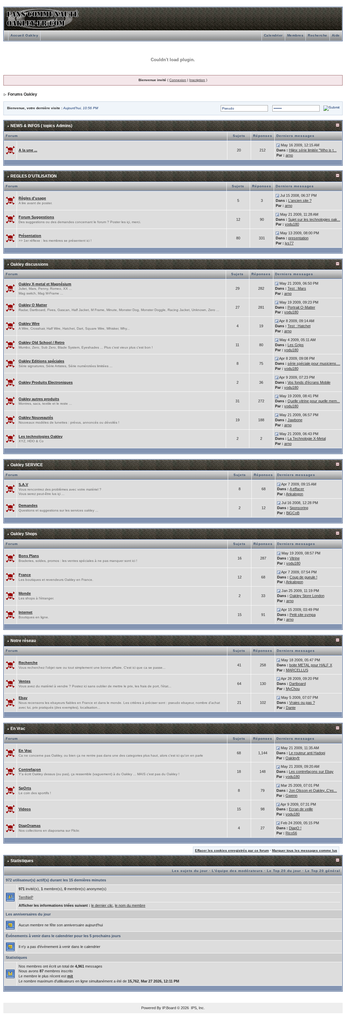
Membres (295, 35)
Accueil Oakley (24, 35)
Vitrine (295, 558)
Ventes (24, 681)
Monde (25, 593)
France (25, 575)
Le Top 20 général (322, 871)
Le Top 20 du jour (284, 871)
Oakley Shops (23, 533)
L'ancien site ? (300, 200)
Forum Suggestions (36, 217)
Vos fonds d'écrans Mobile (309, 382)
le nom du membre (130, 905)
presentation (298, 238)
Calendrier (273, 35)
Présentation (30, 236)
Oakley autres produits (39, 399)
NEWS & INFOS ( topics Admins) (41, 125)
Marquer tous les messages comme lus (304, 850)
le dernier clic (102, 905)
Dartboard (297, 684)
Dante (291, 708)
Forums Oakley (22, 94)
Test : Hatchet (299, 326)
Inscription (197, 80)
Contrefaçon (30, 769)
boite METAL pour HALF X (310, 665)
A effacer (297, 489)
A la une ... (28, 150)
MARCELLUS (297, 670)
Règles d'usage (32, 198)
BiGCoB (292, 513)
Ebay (23, 698)
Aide (336, 35)
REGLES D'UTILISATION (33, 176)
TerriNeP (26, 897)
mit (70, 976)
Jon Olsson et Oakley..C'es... (313, 790)
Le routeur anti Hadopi (307, 753)
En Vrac (17, 728)
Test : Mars (297, 288)
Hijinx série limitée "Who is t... (313, 150)
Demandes (28, 505)
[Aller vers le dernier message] (278, 145)
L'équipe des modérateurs (237, 871)
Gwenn (291, 795)
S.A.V (23, 484)
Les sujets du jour (190, 871)
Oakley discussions (29, 264)
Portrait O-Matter (301, 307)
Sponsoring (299, 508)
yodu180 (292, 224)
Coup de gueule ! (303, 577)
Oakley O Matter (33, 305)
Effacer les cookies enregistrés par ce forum (232, 850)
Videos (25, 809)
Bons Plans (29, 556)
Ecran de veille (301, 809)
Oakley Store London (307, 596)
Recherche (317, 35)
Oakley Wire (29, 324)
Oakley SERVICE (26, 464)
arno (289, 155)
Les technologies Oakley (41, 436)
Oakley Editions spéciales (41, 361)
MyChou (293, 689)
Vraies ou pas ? (302, 703)
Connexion (177, 80)
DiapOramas (30, 826)
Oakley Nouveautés (36, 418)
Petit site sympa (303, 615)
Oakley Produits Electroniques (46, 382)
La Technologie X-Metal (307, 438)
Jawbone (295, 420)
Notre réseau (23, 640)
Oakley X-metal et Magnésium (45, 284)
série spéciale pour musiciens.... (314, 363)
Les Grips (296, 345)
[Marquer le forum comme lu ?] (10, 150)
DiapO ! (295, 828)
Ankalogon (294, 494)
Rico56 (291, 833)
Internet (25, 612)
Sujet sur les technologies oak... (314, 219)
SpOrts (25, 788)
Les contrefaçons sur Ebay (311, 771)
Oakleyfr (293, 758)
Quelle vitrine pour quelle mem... (314, 401)
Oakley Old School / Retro (42, 342)
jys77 (289, 243)
